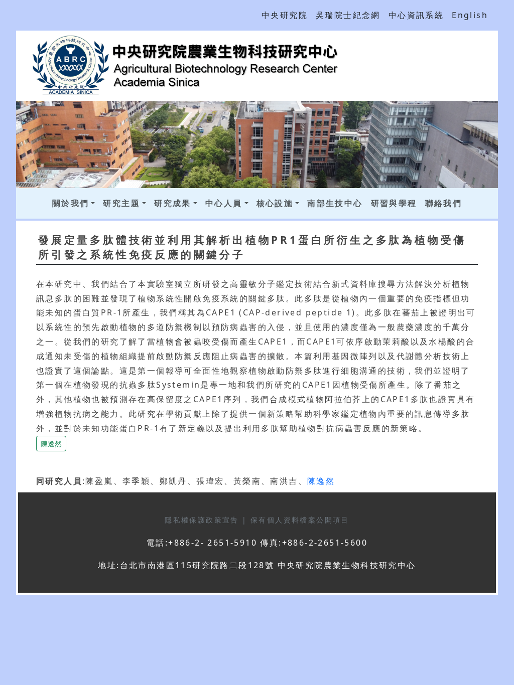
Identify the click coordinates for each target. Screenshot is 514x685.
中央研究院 (285, 15)
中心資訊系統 (416, 15)
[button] (51, 442)
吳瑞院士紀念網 (348, 15)
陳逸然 (51, 443)
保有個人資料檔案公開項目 (299, 520)
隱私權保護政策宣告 (203, 520)
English (470, 15)
